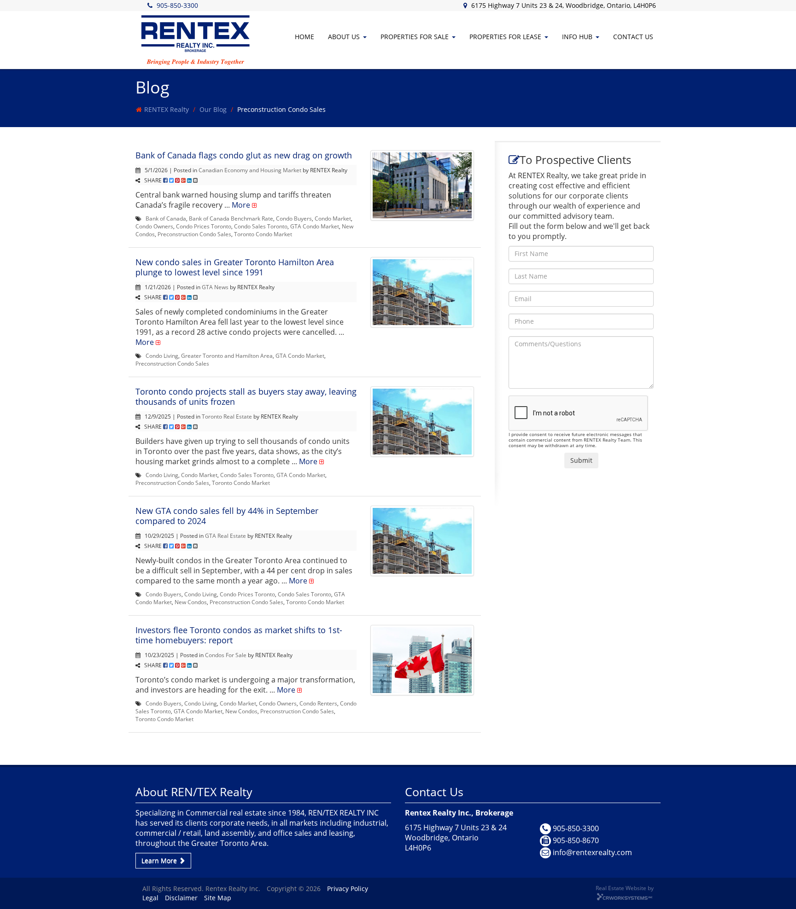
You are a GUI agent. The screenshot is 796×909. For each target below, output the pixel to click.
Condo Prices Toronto (203, 226)
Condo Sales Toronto (260, 226)
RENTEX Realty (166, 109)
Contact (633, 36)
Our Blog (213, 109)
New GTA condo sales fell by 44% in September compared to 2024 (226, 515)
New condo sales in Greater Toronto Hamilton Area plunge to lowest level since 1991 (234, 267)
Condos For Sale (225, 654)
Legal (150, 897)
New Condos (191, 602)
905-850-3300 (177, 5)
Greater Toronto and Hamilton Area (227, 355)
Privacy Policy (347, 888)
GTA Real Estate (225, 535)
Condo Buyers (294, 218)
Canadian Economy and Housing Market (250, 170)
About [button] (344, 36)
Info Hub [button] (577, 36)
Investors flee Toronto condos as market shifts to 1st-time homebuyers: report (238, 635)
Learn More (160, 860)
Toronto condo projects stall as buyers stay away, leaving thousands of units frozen (246, 396)
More (241, 205)
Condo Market (333, 218)
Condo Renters (318, 703)
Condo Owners (154, 226)
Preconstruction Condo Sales (194, 234)
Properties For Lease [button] (505, 36)
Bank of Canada (166, 218)
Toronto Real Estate (227, 416)
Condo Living (162, 355)
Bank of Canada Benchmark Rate (231, 218)
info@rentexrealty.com (592, 852)
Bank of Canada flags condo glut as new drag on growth (243, 155)
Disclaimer (181, 897)
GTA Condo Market (314, 226)
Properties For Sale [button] (414, 36)
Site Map (217, 897)
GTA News (215, 287)
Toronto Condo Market (263, 234)
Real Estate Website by (625, 888)
